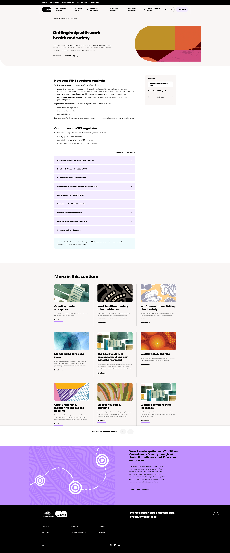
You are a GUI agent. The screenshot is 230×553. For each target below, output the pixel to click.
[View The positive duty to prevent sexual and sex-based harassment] (115, 341)
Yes (123, 432)
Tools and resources (68, 2)
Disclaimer (102, 532)
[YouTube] (119, 545)
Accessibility (75, 526)
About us (44, 2)
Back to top (160, 97)
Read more (58, 320)
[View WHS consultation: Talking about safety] (158, 293)
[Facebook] (74, 56)
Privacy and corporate (78, 532)
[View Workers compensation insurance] (158, 392)
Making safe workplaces (69, 18)
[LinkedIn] (77, 56)
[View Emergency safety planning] (115, 392)
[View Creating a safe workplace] (71, 293)
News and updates (95, 2)
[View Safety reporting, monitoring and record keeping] (71, 392)
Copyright (102, 526)
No (130, 432)
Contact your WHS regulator (157, 91)
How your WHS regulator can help (159, 84)
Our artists (45, 532)
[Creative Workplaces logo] (46, 9)
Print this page (57, 55)
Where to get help (81, 2)
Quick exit (182, 9)
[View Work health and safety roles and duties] (115, 293)
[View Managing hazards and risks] (71, 341)
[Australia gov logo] (48, 514)
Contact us (45, 526)
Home (56, 18)
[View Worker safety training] (158, 341)
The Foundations (54, 2)
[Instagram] (111, 545)
